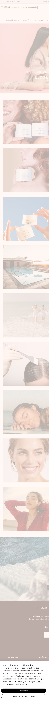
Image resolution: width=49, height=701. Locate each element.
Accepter (24, 690)
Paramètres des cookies (24, 696)
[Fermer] (45, 665)
